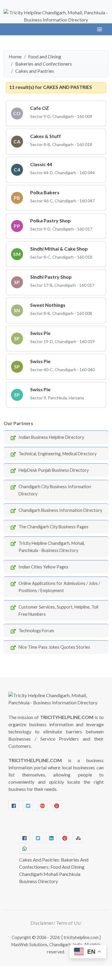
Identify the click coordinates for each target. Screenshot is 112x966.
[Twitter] (28, 805)
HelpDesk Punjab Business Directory (54, 470)
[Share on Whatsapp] (24, 848)
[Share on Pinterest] (64, 837)
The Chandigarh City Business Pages (53, 526)
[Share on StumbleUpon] (78, 837)
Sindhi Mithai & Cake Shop (59, 248)
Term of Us (68, 923)
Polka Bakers (44, 192)
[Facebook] (13, 805)
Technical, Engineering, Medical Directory (57, 453)
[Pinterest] (56, 805)
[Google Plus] (42, 805)
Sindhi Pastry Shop (51, 277)
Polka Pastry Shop (50, 220)
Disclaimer (41, 923)
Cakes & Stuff (45, 136)
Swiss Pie (40, 333)
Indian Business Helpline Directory (51, 437)
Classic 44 (41, 164)
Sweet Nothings (47, 305)
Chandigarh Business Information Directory (60, 510)
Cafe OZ (39, 108)
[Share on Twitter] (38, 837)
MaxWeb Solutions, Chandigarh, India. (47, 944)
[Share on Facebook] (24, 837)
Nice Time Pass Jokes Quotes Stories (54, 647)
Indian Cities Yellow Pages (43, 566)
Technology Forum (36, 630)
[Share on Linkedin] (51, 837)
